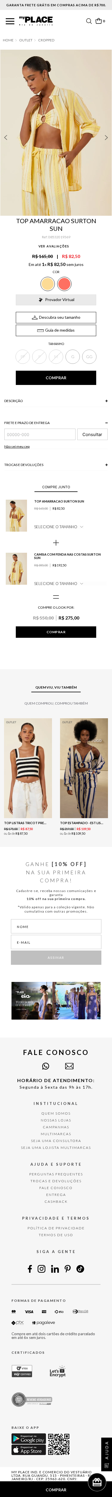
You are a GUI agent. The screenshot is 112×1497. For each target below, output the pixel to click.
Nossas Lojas (56, 1120)
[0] (98, 21)
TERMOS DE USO (56, 1235)
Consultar (92, 434)
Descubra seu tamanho (59, 317)
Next (106, 137)
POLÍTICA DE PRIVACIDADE (56, 1228)
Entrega (56, 1195)
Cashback (56, 1201)
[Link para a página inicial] (8, 40)
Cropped (46, 40)
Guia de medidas (60, 330)
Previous (5, 137)
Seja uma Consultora (56, 1141)
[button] (10, 21)
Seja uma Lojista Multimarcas (56, 1147)
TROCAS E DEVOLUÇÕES (56, 1181)
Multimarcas (56, 1134)
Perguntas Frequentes (56, 1174)
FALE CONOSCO (56, 1188)
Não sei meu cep (17, 446)
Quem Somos (56, 1113)
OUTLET (25, 40)
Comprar (56, 632)
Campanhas (56, 1127)
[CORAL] (64, 284)
